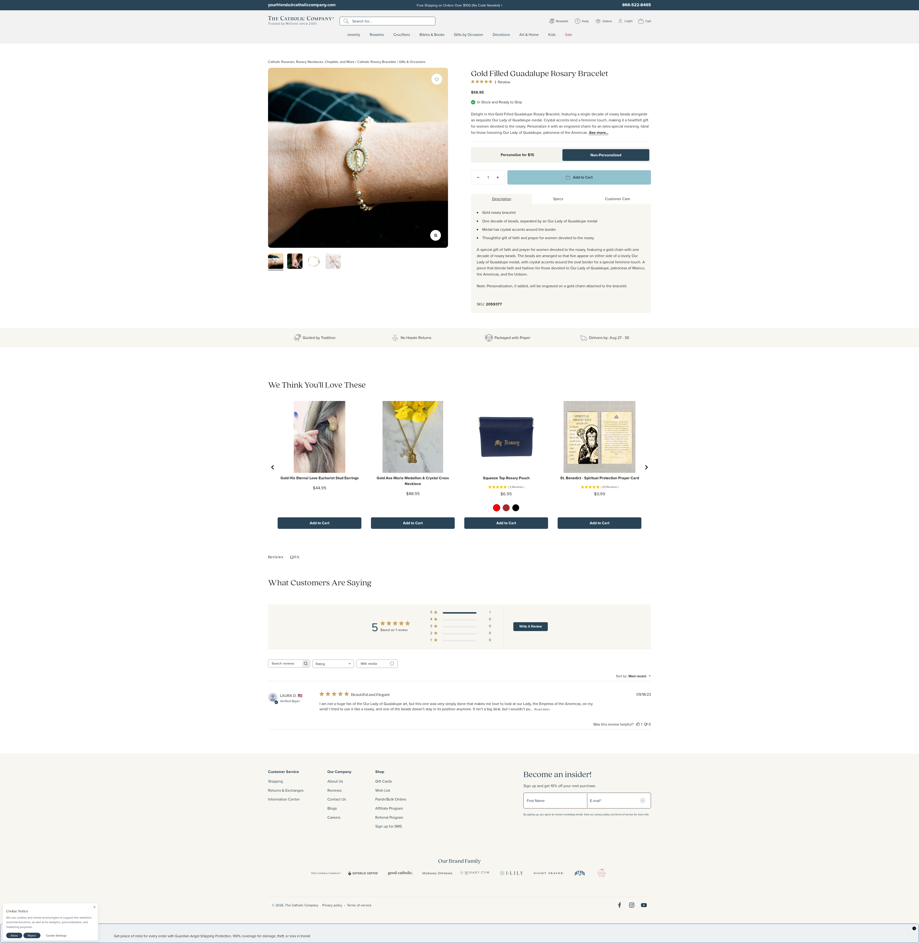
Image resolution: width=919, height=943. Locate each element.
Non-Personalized (605, 155)
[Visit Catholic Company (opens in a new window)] (326, 873)
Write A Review (530, 626)
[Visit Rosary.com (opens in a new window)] (474, 873)
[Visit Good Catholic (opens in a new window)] (400, 873)
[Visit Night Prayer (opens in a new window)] (548, 873)
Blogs (332, 808)
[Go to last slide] (273, 467)
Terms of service (359, 905)
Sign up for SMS (388, 826)
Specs (558, 198)
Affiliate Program (389, 808)
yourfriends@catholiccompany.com (302, 5)
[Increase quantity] (498, 177)
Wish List (382, 790)
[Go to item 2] (295, 262)
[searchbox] (284, 663)
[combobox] (333, 664)
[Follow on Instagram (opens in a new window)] (631, 905)
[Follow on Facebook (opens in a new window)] (619, 905)
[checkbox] (436, 79)
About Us (335, 781)
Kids (551, 34)
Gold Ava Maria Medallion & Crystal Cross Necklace (413, 480)
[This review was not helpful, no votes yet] (645, 724)
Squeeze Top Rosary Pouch (506, 478)
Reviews (334, 790)
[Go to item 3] (314, 262)
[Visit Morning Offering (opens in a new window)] (437, 873)
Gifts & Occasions (412, 61)
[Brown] (506, 507)
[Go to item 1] (275, 262)
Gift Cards (383, 781)
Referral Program (389, 817)
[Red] (496, 507)
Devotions (501, 34)
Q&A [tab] (294, 556)
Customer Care (617, 198)
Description (501, 198)
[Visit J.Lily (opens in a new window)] (511, 873)
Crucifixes (401, 34)
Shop (379, 771)
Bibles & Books (432, 34)
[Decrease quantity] (478, 177)
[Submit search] (346, 21)
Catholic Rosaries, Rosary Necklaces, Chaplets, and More (311, 61)
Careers (333, 817)
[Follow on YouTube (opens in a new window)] (644, 905)
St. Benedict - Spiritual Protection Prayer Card (599, 478)
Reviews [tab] (275, 556)
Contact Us (336, 799)
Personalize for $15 (517, 155)
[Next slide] (646, 467)
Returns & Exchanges (285, 790)
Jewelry (353, 34)
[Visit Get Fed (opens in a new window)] (579, 873)
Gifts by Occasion (468, 34)
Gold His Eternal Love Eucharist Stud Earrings (319, 478)
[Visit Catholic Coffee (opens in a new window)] (363, 873)
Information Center (284, 799)
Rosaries (377, 34)
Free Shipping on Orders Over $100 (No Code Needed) (460, 5)
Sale (568, 34)
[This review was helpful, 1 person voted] (638, 724)
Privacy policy (332, 905)
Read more (542, 709)
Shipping (275, 781)
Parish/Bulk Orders (390, 799)
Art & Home (529, 34)
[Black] (515, 507)
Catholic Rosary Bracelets (376, 61)
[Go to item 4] (333, 262)
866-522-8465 (636, 5)
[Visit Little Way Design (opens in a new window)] (602, 873)
